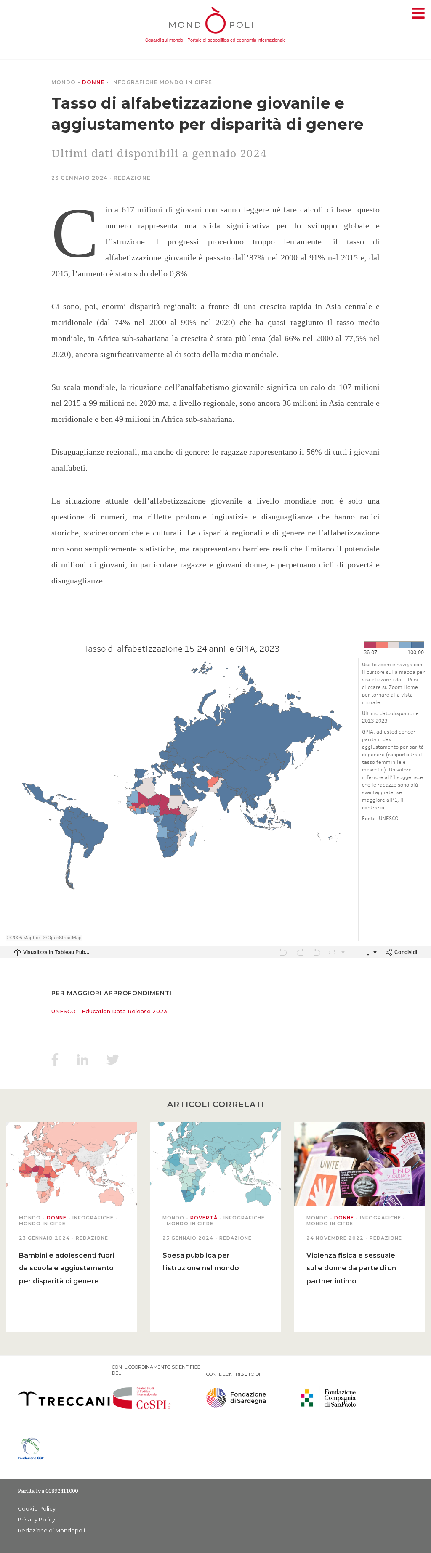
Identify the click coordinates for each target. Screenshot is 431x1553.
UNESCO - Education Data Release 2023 (109, 1011)
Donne (93, 82)
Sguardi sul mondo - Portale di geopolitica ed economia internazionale (215, 39)
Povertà (204, 1218)
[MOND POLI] (215, 34)
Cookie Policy (37, 1508)
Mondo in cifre (186, 82)
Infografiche (134, 82)
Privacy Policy (36, 1519)
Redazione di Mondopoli (51, 1530)
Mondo (63, 82)
